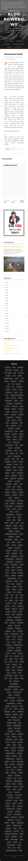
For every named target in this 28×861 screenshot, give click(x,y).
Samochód (19, 770)
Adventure (7, 606)
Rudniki (13, 570)
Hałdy (13, 667)
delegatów (7, 121)
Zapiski (16, 511)
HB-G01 (8, 667)
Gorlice (8, 664)
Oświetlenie (14, 553)
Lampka (16, 539)
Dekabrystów (8, 525)
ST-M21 (12, 770)
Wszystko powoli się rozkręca (11, 345)
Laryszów (12, 700)
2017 (5, 305)
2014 (5, 313)
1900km (9, 592)
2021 (5, 295)
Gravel (7, 398)
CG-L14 (7, 639)
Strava (20, 425)
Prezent (6, 564)
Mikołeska (15, 714)
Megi (7, 425)
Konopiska (11, 536)
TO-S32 (8, 789)
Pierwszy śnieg (9, 739)
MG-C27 (15, 708)
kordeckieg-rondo (10, 514)
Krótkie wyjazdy (8, 539)
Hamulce (21, 461)
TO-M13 (21, 786)
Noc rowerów (17, 728)
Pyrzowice (7, 406)
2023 (5, 290)
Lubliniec (21, 492)
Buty (22, 634)
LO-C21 (19, 697)
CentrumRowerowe (18, 645)
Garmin (21, 661)
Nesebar (9, 725)
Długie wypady (14, 423)
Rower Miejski (20, 761)
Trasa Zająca (8, 800)
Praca (21, 400)
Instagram (7, 44)
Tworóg (15, 800)
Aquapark (7, 609)
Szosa (14, 375)
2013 (5, 316)
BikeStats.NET (10, 628)
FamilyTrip (15, 528)
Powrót (14, 745)
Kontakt (9, 47)
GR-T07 (10, 661)
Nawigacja (10, 547)
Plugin (21, 739)
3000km (11, 600)
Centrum (16, 400)
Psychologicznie (14, 564)
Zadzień (7, 575)
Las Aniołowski (20, 700)
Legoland (7, 706)
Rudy (6, 764)
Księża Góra (17, 695)
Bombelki (8, 389)
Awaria (21, 406)
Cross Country (8, 373)
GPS (22, 370)
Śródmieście (8, 450)
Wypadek (7, 817)
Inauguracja (8, 470)
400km (8, 520)
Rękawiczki (8, 767)
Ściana (9, 847)
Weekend (8, 375)
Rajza (8, 567)
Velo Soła (14, 803)
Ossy (21, 550)
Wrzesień (9, 814)
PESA (8, 736)
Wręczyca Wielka (17, 814)
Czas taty (8, 653)
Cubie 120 (18, 647)
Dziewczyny (20, 467)
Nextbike (10, 728)
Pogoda (8, 745)
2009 (5, 326)
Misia (7, 717)
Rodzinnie (14, 398)
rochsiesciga (8, 484)
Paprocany (17, 497)
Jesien (19, 672)
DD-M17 (14, 653)
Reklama (7, 761)
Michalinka (7, 409)
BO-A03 (14, 611)
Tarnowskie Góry (8, 431)
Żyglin (20, 439)
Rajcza (20, 756)
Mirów (21, 714)
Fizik (6, 659)
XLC (13, 386)
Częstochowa (9, 392)
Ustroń (8, 509)
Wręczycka (14, 572)
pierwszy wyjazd (14, 839)
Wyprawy (20, 572)
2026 (5, 282)
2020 (5, 298)
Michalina (14, 409)
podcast (9, 842)
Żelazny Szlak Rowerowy (11, 850)
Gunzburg (14, 664)
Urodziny (10, 448)
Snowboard (9, 778)
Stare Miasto (8, 781)
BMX (22, 459)
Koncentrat (15, 689)
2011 (5, 321)
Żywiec (20, 850)
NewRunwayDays (17, 725)
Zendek (20, 436)
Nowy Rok (7, 434)
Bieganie (8, 439)
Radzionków (13, 381)
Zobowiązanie (8, 831)
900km (20, 603)
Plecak (16, 739)
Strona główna (8, 41)
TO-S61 (20, 789)
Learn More (12, 11)
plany (21, 839)
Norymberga (10, 731)
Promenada (13, 747)
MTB (8, 542)
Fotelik (21, 659)
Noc (17, 453)
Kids (10, 681)
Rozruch (16, 464)
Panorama (14, 736)
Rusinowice (12, 764)
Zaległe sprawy (20, 822)
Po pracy (7, 742)
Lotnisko (20, 375)
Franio (21, 528)
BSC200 (7, 614)
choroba (14, 439)
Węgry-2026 (10, 820)
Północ (21, 564)
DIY (22, 522)
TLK (11, 110)
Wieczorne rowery (10, 808)
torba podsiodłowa (11, 845)
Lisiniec (13, 420)
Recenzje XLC (20, 41)
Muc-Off (7, 545)
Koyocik (10, 695)
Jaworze (14, 672)
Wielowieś (19, 808)
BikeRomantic (7, 467)
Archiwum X (14, 609)
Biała (6, 622)
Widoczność (19, 806)
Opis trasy (8, 550)
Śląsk (13, 584)
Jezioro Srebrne (8, 675)
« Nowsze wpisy (6, 201)
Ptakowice (14, 750)
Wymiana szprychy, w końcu (10, 348)
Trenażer (8, 386)
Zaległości (13, 575)
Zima (16, 431)
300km (19, 517)
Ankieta (15, 450)
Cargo (14, 642)
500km (19, 520)
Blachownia (21, 414)
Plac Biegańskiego (9, 559)
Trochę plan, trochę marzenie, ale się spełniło (12, 354)
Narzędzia (15, 495)
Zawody (14, 436)
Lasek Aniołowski (9, 445)
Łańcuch (19, 845)
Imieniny (7, 670)
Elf (10, 656)
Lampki (6, 700)
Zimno (20, 828)
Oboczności (7, 367)
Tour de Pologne (8, 506)
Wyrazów (21, 817)
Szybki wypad (8, 786)
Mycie (10, 720)
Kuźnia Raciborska (11, 697)
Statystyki (18, 47)
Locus (21, 539)
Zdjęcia (14, 828)
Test (8, 384)
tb (20, 842)
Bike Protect (17, 625)
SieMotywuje (18, 417)
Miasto (13, 711)
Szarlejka (20, 783)
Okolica (20, 495)
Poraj (7, 503)
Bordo (6, 634)
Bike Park (10, 625)
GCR (6, 661)
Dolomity (16, 370)
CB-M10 (19, 636)
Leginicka (19, 703)
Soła (15, 778)
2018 (5, 303)
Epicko (13, 489)
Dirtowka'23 (7, 461)
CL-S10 (13, 639)
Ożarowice (21, 381)
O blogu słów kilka (18, 44)
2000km (19, 592)
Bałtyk (13, 614)
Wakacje (21, 434)
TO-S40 (14, 789)
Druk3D (15, 525)
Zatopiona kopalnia (12, 578)
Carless (19, 642)
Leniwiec (6, 414)
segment (15, 842)
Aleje (13, 459)
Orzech (9, 456)
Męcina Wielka (16, 720)
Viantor (20, 803)
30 (6, 600)
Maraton (19, 420)
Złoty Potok (16, 831)
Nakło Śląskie (20, 473)
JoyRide (16, 675)
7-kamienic (8, 603)
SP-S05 (20, 767)
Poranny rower (19, 559)
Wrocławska (17, 811)
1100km (14, 586)
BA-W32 (21, 609)
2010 (5, 323)
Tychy (21, 800)
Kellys (22, 678)
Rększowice (19, 570)
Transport (18, 797)
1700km (20, 589)
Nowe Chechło (9, 370)
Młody (13, 473)
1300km (8, 589)
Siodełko (20, 772)
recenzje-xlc (19, 514)
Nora (21, 453)
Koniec (21, 689)
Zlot (19, 578)
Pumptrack (21, 750)
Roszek (12, 761)
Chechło (16, 378)
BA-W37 (8, 611)
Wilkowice (7, 459)
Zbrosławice (17, 481)
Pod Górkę (20, 742)
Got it (18, 11)
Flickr (16, 659)
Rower (14, 367)
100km (8, 517)
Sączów (7, 572)
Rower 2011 (13, 425)
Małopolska (7, 711)
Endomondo (7, 528)
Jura (9, 442)
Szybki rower (19, 503)
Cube (21, 392)
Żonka (20, 389)
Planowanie (20, 500)
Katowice (16, 678)
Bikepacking (18, 628)
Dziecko (14, 461)
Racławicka (14, 756)
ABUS (21, 484)
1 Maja (8, 420)
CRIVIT (8, 642)
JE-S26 (13, 670)
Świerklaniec (12, 149)
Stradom (8, 783)
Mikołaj (19, 542)
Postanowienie (18, 561)
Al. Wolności (20, 606)
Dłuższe (7, 489)
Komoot (21, 534)
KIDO (21, 675)
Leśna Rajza (14, 706)
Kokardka (17, 531)
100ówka (8, 586)
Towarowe (10, 797)
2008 (5, 328)
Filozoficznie (16, 656)
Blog (14, 631)
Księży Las (14, 492)
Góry (20, 664)
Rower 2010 (14, 406)
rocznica (15, 581)
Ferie (21, 450)
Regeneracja (13, 475)
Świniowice (19, 584)
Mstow (20, 717)
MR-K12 (21, 708)
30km (16, 600)
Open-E (10, 497)
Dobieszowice (9, 403)
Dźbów (21, 525)
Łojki (8, 584)
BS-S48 (20, 611)
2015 (5, 310)
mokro (7, 836)
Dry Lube (20, 653)
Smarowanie (17, 775)
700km (14, 603)
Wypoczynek (14, 817)
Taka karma (16, 792)
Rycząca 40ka (20, 764)
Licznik (21, 706)
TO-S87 (10, 792)
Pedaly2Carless (14, 556)
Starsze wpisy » (14, 201)
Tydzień (8, 803)
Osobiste (15, 550)
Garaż (16, 661)
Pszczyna (7, 750)
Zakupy (11, 511)
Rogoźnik (19, 567)
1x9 (14, 592)
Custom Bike (9, 650)
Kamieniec (7, 492)
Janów (8, 672)
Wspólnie (10, 481)
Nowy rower (17, 547)
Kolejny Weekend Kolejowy (11, 534)
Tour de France (18, 795)
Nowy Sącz (18, 731)
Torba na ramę (9, 795)
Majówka (7, 473)
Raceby (7, 756)
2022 (5, 292)
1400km (14, 589)
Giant (22, 378)
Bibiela (8, 486)
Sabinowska (12, 478)
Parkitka (7, 556)
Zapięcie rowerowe (17, 825)
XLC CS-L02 (18, 820)
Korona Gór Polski (17, 692)
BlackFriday (8, 631)
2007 (5, 331)
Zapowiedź (20, 575)
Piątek (21, 556)
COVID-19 (20, 639)
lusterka (21, 833)
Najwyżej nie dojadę (11, 722)
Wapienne (8, 806)
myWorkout (14, 836)
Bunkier (19, 486)
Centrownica (8, 645)
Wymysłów (8, 436)
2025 (5, 285)
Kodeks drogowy (14, 683)
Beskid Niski (19, 614)
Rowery (7, 570)
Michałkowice (20, 711)
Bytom (14, 467)
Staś (13, 384)
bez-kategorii (17, 448)
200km (6, 595)
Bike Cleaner (20, 622)
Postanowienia (10, 561)
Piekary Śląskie (8, 400)
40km (14, 520)
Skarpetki (10, 775)
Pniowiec (14, 389)
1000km (15, 484)
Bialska (21, 431)
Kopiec (20, 470)
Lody (6, 708)
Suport (14, 783)
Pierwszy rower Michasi (10, 500)
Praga (20, 745)
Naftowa (14, 545)
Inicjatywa (11, 531)
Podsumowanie (18, 403)
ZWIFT (19, 509)
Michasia (6, 381)
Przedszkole (20, 747)
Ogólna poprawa (7, 350)
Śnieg (19, 847)
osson (20, 836)
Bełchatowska (19, 620)
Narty (19, 722)
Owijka (8, 553)
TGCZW (15, 786)
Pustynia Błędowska (10, 753)
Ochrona (7, 733)
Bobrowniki (20, 631)
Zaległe (12, 822)
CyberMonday (18, 650)
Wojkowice (10, 811)
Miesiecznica (7, 714)
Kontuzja (17, 536)
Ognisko (13, 733)
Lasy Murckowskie (11, 703)
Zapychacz (8, 828)
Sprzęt (20, 778)
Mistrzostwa (13, 717)
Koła (6, 453)
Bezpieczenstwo (17, 617)
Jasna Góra (19, 489)
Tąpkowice (14, 434)
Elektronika (21, 373)
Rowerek (12, 503)
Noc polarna (6, 343)
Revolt (13, 567)
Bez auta (9, 617)
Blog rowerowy (14, 19)
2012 (5, 318)
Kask (11, 678)
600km (6, 522)
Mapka (13, 542)
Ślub (14, 847)
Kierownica (16, 681)
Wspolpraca (20, 478)
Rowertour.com (10, 417)
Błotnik (14, 636)
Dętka (6, 656)
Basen (17, 522)
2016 (5, 308)
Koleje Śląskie (8, 689)
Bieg (14, 486)
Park (20, 736)
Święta (7, 423)
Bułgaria (8, 636)
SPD (7, 770)
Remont (20, 475)
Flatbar (11, 659)
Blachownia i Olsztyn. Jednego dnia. (13, 247)
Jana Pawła (20, 670)
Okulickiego (20, 733)
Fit (22, 656)
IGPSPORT (19, 667)
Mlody (21, 411)
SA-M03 (14, 767)
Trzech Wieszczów (19, 506)
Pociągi (13, 742)
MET (10, 708)
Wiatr (14, 806)
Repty (15, 373)
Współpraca (13, 414)
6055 (21, 600)
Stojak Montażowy (18, 781)
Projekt (6, 747)
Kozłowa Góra (16, 442)
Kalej (6, 678)
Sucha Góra (10, 428)
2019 (5, 300)
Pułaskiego (19, 753)
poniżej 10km (8, 581)
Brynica (15, 392)
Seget (16, 445)
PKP (20, 553)
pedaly (6, 839)
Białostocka (12, 622)
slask (21, 581)
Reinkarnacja (19, 758)
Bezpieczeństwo (9, 620)
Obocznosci (20, 409)
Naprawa (20, 545)
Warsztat (20, 398)
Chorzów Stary (10, 647)
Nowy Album (19, 386)
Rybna (6, 478)
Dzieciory (18, 428)
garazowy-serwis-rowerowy (11, 833)
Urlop (21, 445)
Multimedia (14, 411)
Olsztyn (7, 475)
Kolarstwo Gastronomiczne (14, 686)
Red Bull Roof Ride (10, 758)
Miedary (11, 453)
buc (22, 831)
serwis (6, 395)
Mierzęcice (8, 495)
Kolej (21, 423)
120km (20, 586)
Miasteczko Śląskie (8, 378)
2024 (5, 287)
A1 (20, 464)
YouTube (6, 822)
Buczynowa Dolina (14, 634)
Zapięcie (8, 825)
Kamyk (15, 470)
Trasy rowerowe (16, 456)
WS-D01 (14, 509)
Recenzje (8, 411)
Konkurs (9, 692)
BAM (17, 459)
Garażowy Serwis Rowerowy (17, 395)
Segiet (7, 772)
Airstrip (13, 606)
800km (12, 522)
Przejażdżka (9, 464)
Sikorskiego (13, 772)
